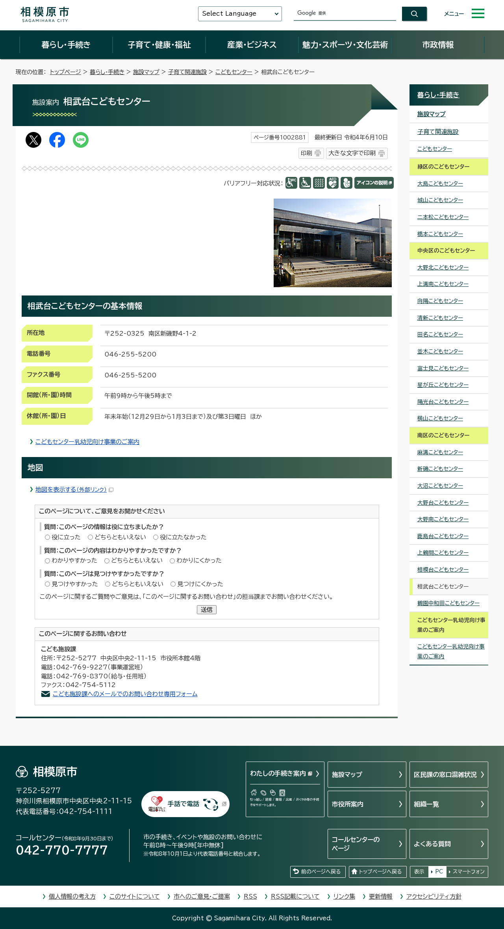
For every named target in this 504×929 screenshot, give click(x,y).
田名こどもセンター (440, 334)
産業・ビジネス (252, 44)
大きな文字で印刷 (352, 153)
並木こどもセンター (440, 351)
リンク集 (344, 896)
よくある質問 (432, 844)
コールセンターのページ (356, 843)
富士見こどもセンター (443, 368)
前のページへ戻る (321, 871)
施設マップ (146, 72)
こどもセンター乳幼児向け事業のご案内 (87, 442)
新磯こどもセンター (440, 469)
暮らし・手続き (66, 44)
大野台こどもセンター (443, 502)
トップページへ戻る (380, 871)
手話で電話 (183, 804)
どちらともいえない (120, 537)
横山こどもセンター (440, 418)
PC (439, 871)
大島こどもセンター (440, 183)
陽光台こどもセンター (443, 402)
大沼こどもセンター (440, 486)
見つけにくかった (200, 584)
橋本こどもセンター (440, 234)
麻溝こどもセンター (440, 452)
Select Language (229, 14)
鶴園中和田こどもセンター (448, 603)
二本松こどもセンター (443, 217)
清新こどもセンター (440, 318)
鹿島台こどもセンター (443, 536)
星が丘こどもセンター (443, 385)
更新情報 (381, 896)
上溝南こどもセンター (443, 284)
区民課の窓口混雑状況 (445, 774)
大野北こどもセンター (443, 267)
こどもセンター (233, 72)
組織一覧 (426, 804)
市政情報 (438, 44)
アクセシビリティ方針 (433, 896)
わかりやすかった (74, 560)
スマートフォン (469, 871)
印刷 (306, 153)
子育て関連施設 (187, 72)
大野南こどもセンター (443, 519)
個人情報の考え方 (72, 896)
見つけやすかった (75, 584)
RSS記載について (295, 896)
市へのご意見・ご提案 (202, 896)
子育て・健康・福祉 (159, 44)
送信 (207, 610)
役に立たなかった (183, 537)
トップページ (65, 72)
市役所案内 (347, 804)
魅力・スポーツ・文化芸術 (345, 44)
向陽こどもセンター (440, 301)
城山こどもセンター (440, 200)
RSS (250, 896)
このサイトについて (134, 896)
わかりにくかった (199, 560)
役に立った (66, 537)
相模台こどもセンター (443, 569)
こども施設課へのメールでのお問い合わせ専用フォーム (125, 694)
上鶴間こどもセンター (443, 553)
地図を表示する (71, 489)
